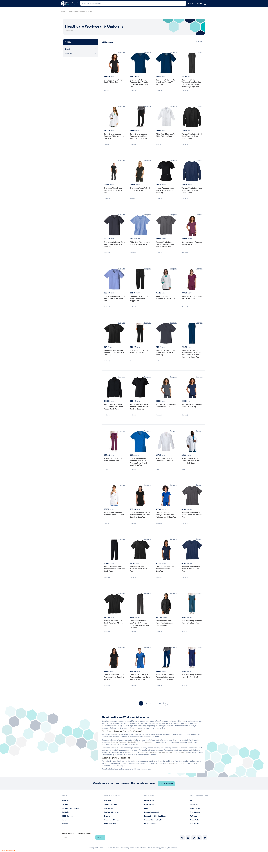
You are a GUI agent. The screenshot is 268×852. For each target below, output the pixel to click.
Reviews (66, 824)
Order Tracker (196, 808)
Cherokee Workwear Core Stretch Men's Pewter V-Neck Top (114, 244)
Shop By (68, 53)
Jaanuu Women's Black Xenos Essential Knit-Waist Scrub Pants (114, 569)
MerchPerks (195, 820)
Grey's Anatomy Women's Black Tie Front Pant (140, 351)
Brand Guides (150, 800)
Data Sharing (124, 848)
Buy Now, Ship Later (112, 812)
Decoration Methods (152, 812)
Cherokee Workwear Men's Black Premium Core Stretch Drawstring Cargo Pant (139, 624)
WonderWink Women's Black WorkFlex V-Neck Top (113, 623)
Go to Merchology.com (8, 850)
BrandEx (108, 816)
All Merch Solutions (112, 824)
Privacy (116, 848)
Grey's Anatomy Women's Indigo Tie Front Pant (192, 676)
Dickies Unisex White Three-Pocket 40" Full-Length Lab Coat (191, 460)
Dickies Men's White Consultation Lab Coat (164, 459)
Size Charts (195, 824)
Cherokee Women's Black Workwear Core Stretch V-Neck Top (114, 677)
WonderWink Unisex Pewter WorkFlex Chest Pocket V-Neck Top (165, 244)
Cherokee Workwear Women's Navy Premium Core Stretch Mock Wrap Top (139, 83)
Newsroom (67, 820)
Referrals (194, 816)
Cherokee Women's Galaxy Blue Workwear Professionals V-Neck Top (166, 514)
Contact (191, 3)
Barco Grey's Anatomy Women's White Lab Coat (166, 297)
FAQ (192, 800)
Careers (66, 804)
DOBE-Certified (68, 816)
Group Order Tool (111, 804)
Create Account (166, 784)
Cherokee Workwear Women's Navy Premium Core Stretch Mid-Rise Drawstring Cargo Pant (191, 353)
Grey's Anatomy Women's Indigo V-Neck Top (192, 405)
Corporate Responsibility (72, 808)
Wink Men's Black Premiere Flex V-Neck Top (138, 569)
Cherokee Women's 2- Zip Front (131, 742)
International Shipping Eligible (156, 816)
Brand (67, 49)
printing (181, 763)
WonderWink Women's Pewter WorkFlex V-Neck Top (192, 514)
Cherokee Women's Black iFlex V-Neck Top (140, 189)
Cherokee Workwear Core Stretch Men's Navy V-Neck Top (166, 82)
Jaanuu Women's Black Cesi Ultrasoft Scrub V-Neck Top (165, 190)
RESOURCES (149, 796)
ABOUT (65, 796)
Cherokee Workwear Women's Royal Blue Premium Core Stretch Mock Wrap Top (138, 461)
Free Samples (196, 812)
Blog (147, 808)
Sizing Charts (94, 848)
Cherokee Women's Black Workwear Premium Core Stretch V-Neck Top (140, 514)
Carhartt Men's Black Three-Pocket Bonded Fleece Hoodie (164, 623)
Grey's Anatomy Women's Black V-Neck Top (114, 81)
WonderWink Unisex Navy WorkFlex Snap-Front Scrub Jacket (192, 190)
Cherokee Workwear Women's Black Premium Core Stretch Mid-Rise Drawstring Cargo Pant (191, 83)
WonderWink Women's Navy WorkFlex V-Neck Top (191, 569)
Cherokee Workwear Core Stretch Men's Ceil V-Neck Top (114, 298)
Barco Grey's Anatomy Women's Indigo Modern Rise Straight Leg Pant (165, 677)
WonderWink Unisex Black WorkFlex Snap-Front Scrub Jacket (192, 136)
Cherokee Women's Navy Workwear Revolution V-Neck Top (166, 569)
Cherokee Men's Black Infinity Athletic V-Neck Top (113, 190)
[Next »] (165, 707)
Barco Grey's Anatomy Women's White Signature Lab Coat (114, 136)
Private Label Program (113, 820)
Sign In (199, 3)
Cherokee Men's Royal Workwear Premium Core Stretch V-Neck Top (140, 677)
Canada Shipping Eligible (154, 820)
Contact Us (195, 804)
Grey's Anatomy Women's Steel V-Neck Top (166, 405)
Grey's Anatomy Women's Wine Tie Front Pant (114, 459)
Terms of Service (106, 848)
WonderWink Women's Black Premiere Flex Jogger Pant (139, 298)
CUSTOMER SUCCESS (199, 796)
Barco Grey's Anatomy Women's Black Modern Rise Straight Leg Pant (139, 136)
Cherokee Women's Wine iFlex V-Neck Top (192, 297)
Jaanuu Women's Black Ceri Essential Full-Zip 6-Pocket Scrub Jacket (113, 406)
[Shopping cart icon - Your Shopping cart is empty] (205, 5)
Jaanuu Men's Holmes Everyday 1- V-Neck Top (164, 752)
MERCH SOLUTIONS (112, 796)
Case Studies (150, 804)
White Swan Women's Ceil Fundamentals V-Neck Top (140, 243)
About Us (66, 800)
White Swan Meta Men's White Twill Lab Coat (165, 135)
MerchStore (109, 808)
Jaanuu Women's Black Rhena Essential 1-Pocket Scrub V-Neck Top (139, 406)
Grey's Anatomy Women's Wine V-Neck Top (192, 243)
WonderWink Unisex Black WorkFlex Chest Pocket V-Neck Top (114, 352)
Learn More (69, 30)
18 (160, 703)
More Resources (151, 824)
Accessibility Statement (138, 848)
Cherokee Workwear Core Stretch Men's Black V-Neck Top (166, 352)
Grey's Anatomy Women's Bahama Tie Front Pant (192, 622)
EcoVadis (66, 812)
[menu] (71, 810)
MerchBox (109, 800)
